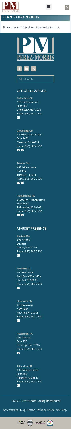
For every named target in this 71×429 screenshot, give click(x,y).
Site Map (61, 410)
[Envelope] (18, 117)
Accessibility (10, 410)
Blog (22, 410)
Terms (31, 410)
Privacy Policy (45, 410)
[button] (49, 7)
